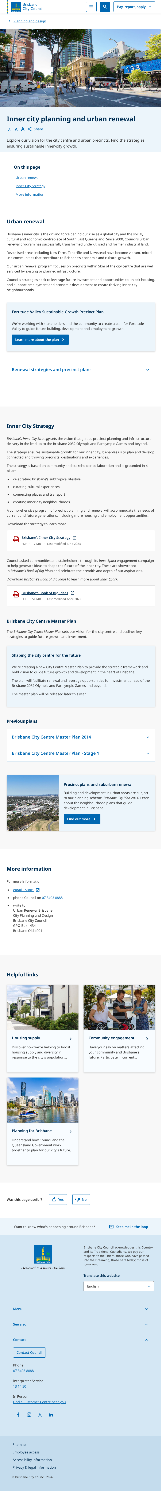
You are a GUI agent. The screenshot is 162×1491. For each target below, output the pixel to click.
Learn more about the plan (37, 339)
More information (30, 194)
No (84, 1199)
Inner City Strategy (30, 186)
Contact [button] (19, 1339)
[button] (35, 128)
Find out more (78, 819)
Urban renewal (27, 177)
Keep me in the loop (132, 1226)
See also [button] (19, 1324)
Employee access (26, 1452)
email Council (23, 890)
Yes (61, 1199)
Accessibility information (32, 1459)
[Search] (105, 7)
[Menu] (91, 7)
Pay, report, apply (131, 6)
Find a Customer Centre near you (39, 1402)
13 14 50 (19, 1386)
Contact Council (29, 1352)
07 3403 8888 (52, 897)
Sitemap (19, 1444)
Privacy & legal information (34, 1467)
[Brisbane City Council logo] (25, 7)
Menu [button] (17, 1309)
